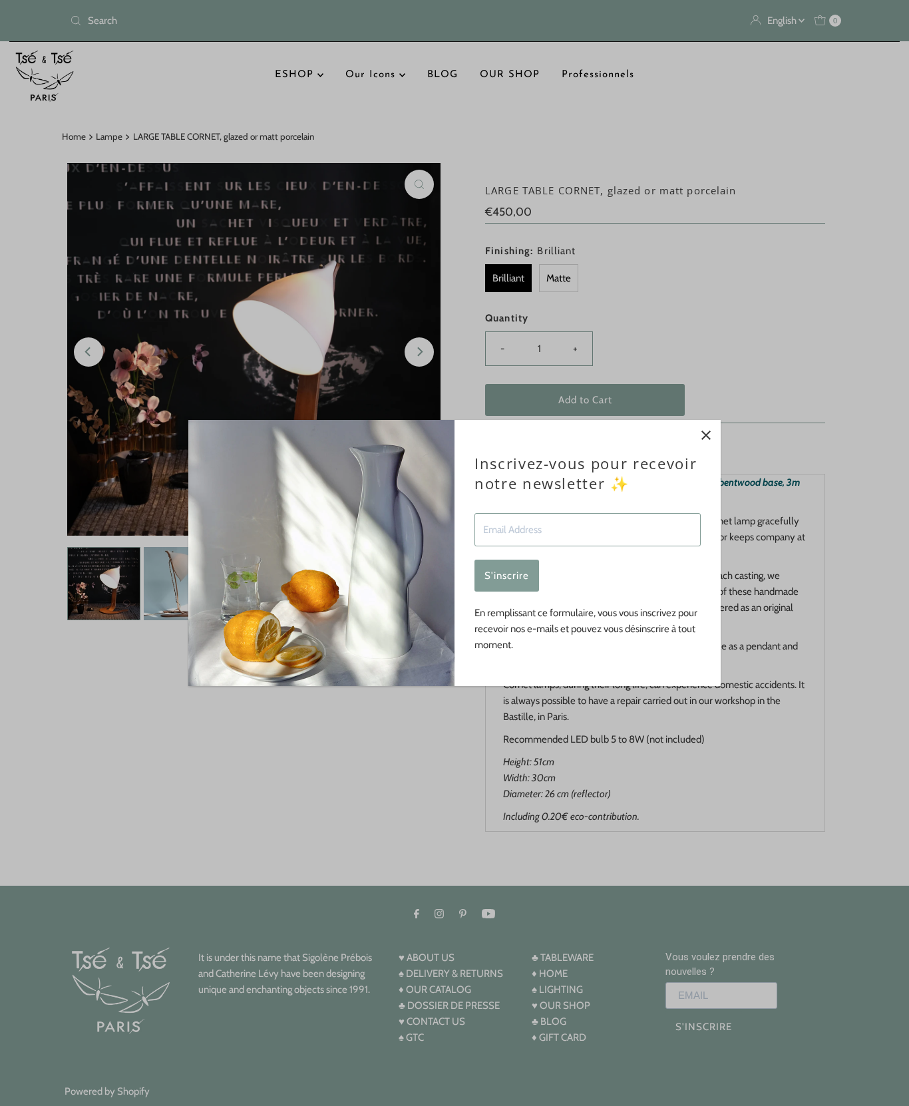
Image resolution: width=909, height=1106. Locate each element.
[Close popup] (705, 435)
